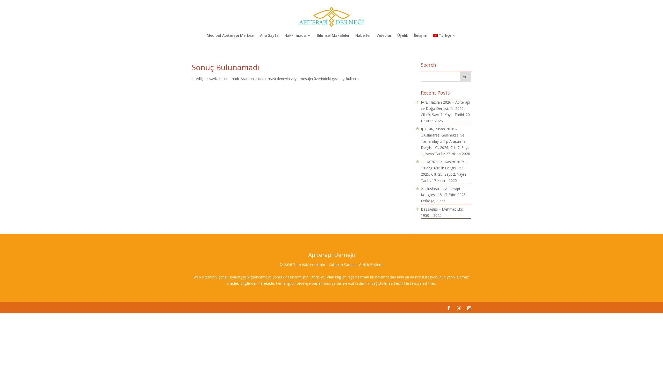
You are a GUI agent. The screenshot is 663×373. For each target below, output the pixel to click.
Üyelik (402, 36)
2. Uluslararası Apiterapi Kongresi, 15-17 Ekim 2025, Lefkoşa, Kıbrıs (444, 195)
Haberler (363, 36)
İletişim (420, 36)
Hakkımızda (295, 36)
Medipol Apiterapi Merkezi (230, 36)
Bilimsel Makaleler (333, 36)
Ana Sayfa (269, 36)
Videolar (384, 36)
